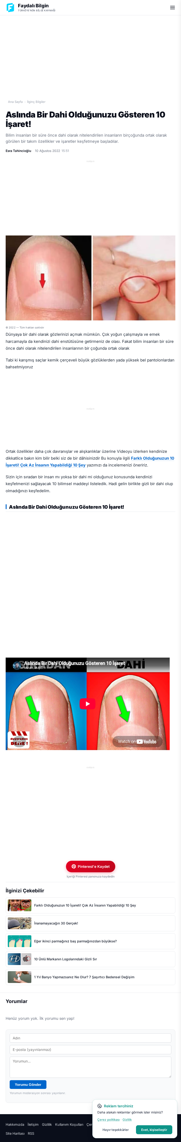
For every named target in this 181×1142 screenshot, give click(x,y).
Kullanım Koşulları (69, 1124)
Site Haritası (15, 1133)
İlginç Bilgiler (36, 102)
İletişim (33, 1124)
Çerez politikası (108, 1119)
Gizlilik (47, 1124)
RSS (31, 1133)
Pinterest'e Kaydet (94, 866)
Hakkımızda (15, 1124)
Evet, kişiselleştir (154, 1130)
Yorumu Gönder (28, 1085)
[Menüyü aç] (172, 7)
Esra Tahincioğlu (18, 151)
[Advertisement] (90, 52)
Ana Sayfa (15, 102)
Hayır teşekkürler (116, 1130)
